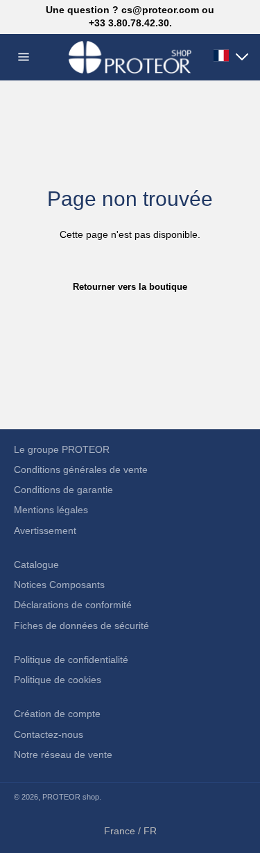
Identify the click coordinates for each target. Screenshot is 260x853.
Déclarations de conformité (73, 604)
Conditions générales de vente (81, 469)
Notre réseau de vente (63, 754)
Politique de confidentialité (71, 659)
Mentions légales (51, 509)
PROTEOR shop (70, 797)
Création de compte (57, 713)
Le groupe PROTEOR (62, 449)
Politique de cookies (57, 679)
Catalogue (36, 564)
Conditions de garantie (63, 489)
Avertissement (45, 530)
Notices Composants (59, 584)
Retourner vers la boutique (130, 287)
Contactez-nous (48, 734)
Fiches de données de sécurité (81, 625)
